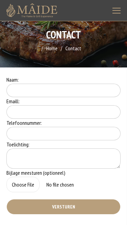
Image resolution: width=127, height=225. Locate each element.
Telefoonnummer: (24, 122)
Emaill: (13, 101)
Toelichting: (17, 144)
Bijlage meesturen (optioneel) (35, 172)
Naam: (12, 79)
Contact (73, 48)
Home (52, 48)
